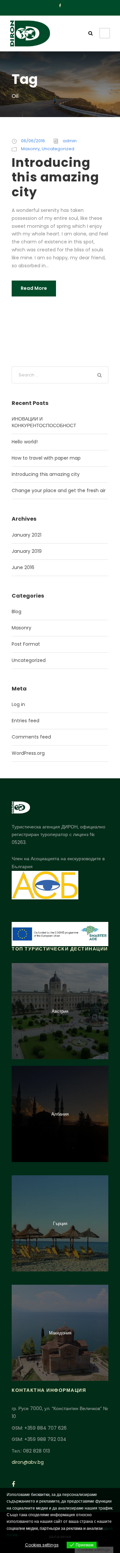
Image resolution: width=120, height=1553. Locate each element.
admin (70, 141)
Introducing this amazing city (55, 177)
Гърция (60, 1223)
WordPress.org (28, 753)
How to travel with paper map (46, 458)
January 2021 (26, 535)
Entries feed (25, 720)
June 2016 (23, 567)
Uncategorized (58, 149)
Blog (16, 611)
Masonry (30, 149)
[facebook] (60, 5)
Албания (60, 1114)
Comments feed (31, 737)
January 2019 (27, 551)
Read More (34, 288)
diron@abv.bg (28, 1462)
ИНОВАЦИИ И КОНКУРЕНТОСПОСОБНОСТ (44, 422)
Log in (18, 704)
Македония (60, 1333)
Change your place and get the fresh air (59, 490)
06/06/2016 (33, 141)
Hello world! (25, 441)
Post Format (26, 644)
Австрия (60, 1011)
